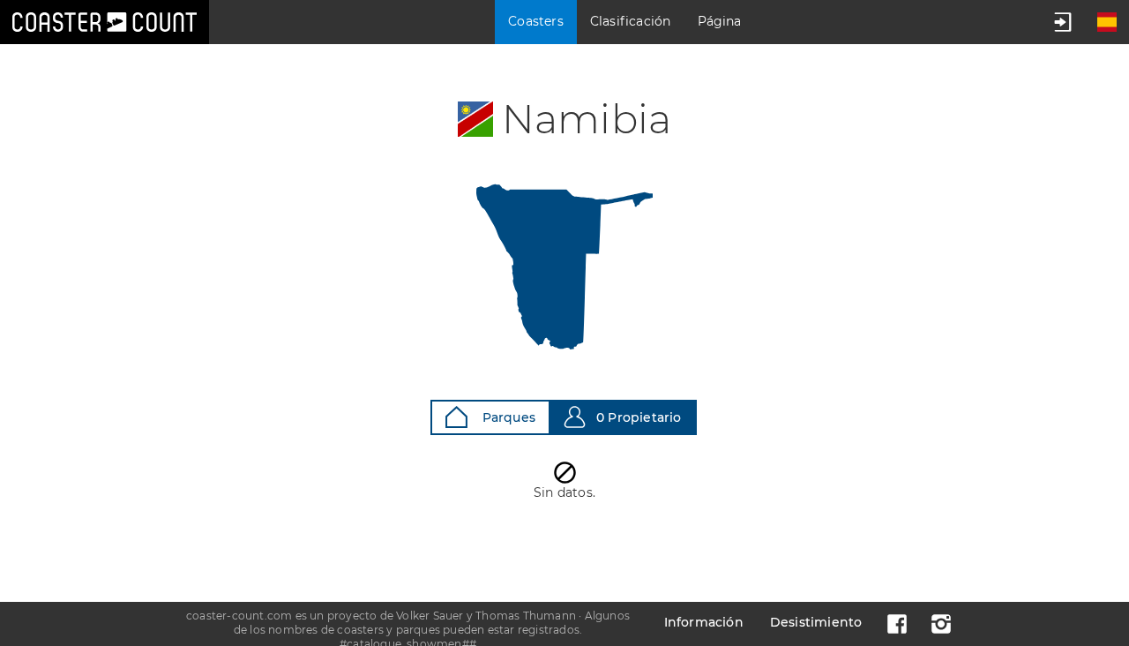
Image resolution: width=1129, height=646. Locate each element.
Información (704, 622)
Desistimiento (816, 622)
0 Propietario (639, 417)
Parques (506, 417)
